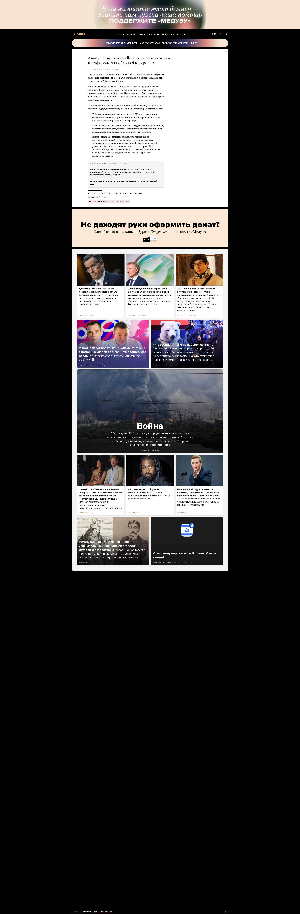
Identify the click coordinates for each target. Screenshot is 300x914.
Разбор (142, 34)
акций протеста (114, 132)
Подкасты (153, 34)
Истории (131, 34)
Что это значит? (104, 911)
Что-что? (103, 197)
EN (225, 34)
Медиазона (114, 70)
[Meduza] (79, 34)
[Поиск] (220, 34)
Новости (119, 34)
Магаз (165, 34)
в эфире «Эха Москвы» (151, 78)
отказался (155, 149)
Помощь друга (178, 34)
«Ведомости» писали (118, 137)
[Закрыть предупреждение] (225, 911)
